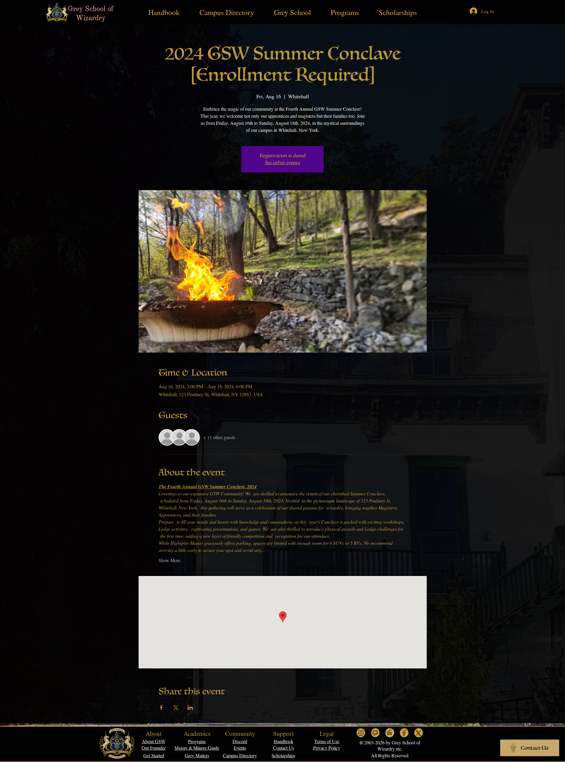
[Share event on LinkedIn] (190, 707)
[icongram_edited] (361, 733)
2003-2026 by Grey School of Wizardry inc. (391, 745)
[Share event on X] (176, 707)
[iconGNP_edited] (375, 733)
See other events (282, 163)
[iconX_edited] (418, 733)
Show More (169, 560)
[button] (326, 741)
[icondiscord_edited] (390, 733)
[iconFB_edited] (404, 733)
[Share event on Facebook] (161, 707)
